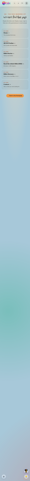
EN (22, 3)
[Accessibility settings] (4, 477)
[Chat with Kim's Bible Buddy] (26, 471)
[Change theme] (18, 3)
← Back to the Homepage (15, 95)
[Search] (14, 3)
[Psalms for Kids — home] (6, 3)
